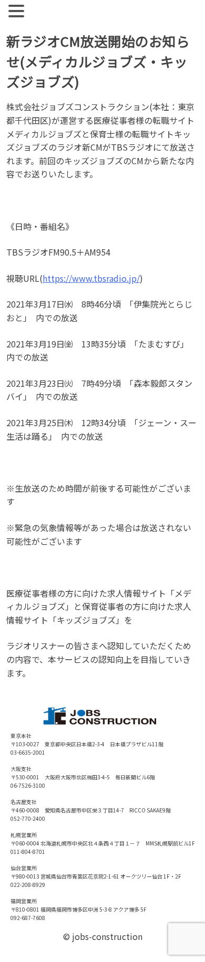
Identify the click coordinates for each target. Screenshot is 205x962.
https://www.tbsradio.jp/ (91, 278)
